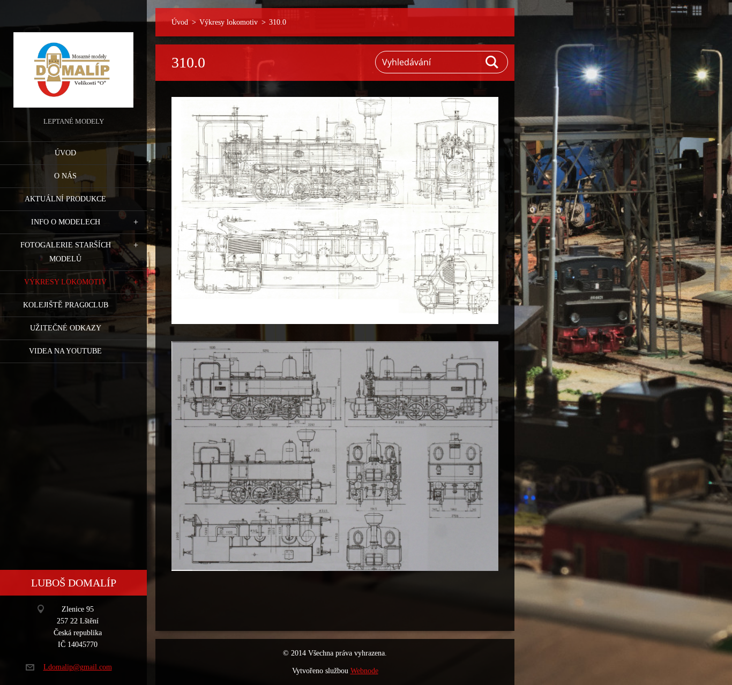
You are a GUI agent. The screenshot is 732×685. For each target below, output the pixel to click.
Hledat (492, 62)
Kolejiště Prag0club (65, 305)
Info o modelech (65, 222)
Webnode (364, 671)
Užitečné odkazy (65, 328)
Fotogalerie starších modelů (65, 252)
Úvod (65, 153)
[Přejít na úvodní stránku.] (73, 57)
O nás (65, 176)
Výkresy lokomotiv (65, 282)
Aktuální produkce (65, 199)
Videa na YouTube (65, 351)
